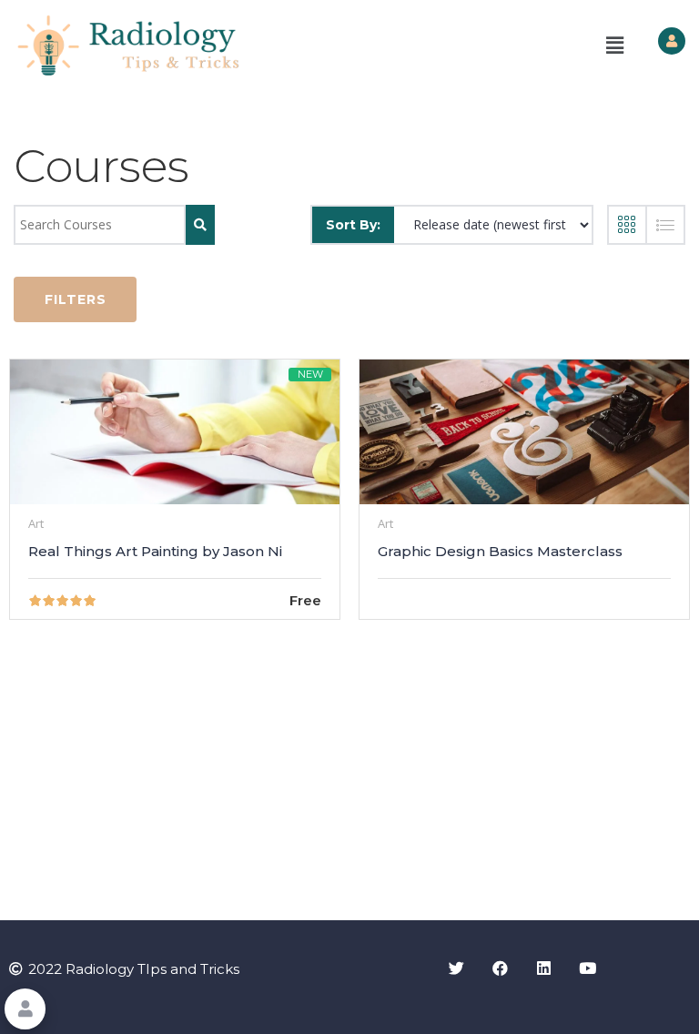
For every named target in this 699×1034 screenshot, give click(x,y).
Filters (75, 299)
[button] (615, 45)
